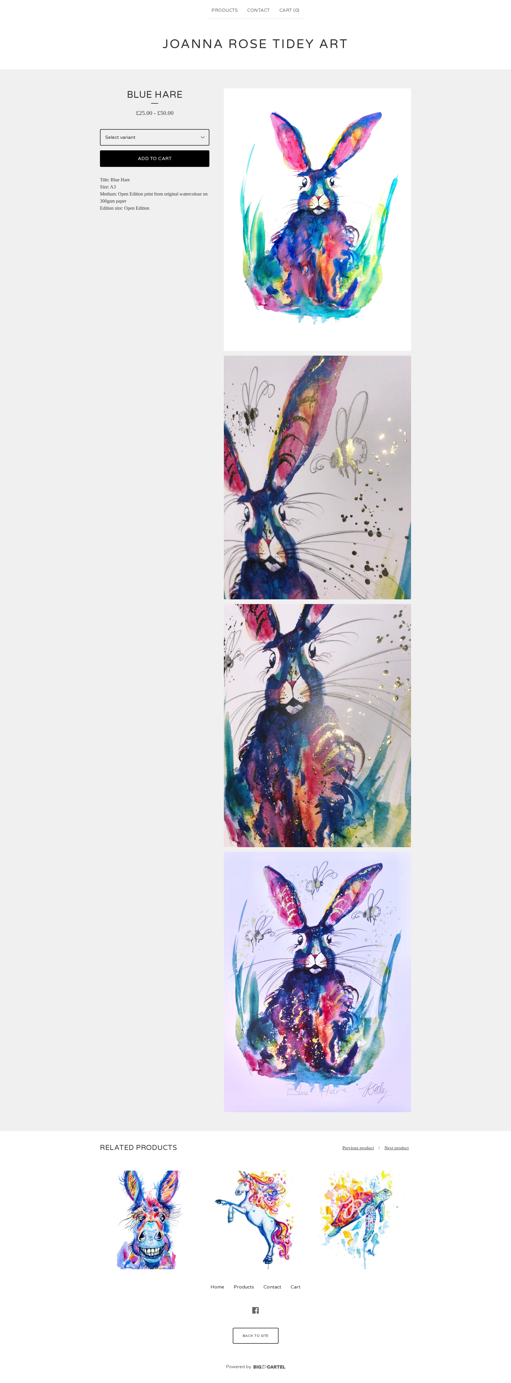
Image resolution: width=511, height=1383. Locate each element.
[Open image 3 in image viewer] (317, 725)
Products (224, 10)
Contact (258, 10)
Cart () (289, 10)
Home (217, 1287)
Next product (396, 1148)
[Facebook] (255, 1310)
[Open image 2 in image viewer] (317, 477)
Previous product (358, 1148)
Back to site (256, 1336)
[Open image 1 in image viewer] (317, 219)
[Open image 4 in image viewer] (317, 982)
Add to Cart (155, 159)
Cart (295, 1287)
